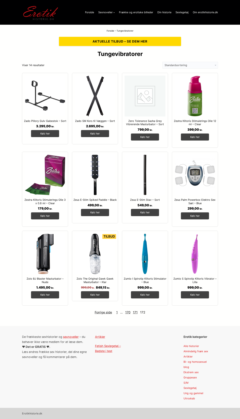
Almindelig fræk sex (196, 351)
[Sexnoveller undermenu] (114, 12)
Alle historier (191, 346)
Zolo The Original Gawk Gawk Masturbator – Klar (95, 280)
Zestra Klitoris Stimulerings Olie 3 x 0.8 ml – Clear (45, 201)
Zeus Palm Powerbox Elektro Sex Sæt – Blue (195, 201)
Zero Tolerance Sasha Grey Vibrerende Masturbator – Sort (145, 122)
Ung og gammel (193, 393)
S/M (186, 382)
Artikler (100, 337)
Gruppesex (190, 377)
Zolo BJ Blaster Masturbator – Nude (45, 280)
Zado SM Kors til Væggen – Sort (95, 121)
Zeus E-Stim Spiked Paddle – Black (95, 199)
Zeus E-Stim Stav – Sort (145, 199)
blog (186, 367)
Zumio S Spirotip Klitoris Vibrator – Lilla (194, 280)
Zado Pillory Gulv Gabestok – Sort (45, 121)
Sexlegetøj (190, 388)
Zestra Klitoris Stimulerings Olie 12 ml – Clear (195, 122)
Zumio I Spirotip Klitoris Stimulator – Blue (145, 280)
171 (135, 312)
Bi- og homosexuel (195, 361)
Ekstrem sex (191, 372)
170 (127, 312)
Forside (110, 30)
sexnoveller (71, 337)
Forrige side (103, 312)
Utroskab (189, 398)
